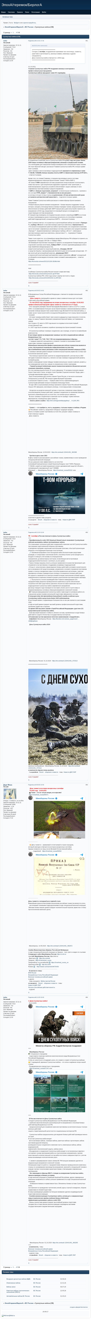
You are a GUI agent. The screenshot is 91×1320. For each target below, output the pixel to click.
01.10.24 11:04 (39, 532)
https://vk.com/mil (44, 958)
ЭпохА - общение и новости (47, 519)
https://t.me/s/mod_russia (43, 960)
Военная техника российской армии (40, 977)
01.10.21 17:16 (39, 40)
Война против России (48, 981)
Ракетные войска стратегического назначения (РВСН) (18, 1291)
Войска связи (11, 1287)
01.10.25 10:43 (39, 997)
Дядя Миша (7, 785)
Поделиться (31, 40)
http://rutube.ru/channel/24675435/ (48, 966)
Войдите (17, 23)
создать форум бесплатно (79, 1307)
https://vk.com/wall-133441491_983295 (65, 1242)
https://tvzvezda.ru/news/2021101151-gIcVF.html (44, 273)
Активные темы (7, 17)
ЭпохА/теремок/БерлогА (14, 27)
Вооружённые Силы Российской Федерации (43, 975)
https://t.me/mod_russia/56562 (51, 851)
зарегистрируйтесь (29, 23)
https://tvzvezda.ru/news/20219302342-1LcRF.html (45, 278)
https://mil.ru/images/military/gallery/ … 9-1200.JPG (63, 400)
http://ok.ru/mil (46, 964)
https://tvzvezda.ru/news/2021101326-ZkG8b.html (44, 261)
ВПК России (32, 973)
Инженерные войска (13, 1283)
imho (5, 41)
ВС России (29, 27)
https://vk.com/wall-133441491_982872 (59, 946)
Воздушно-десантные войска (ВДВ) (18, 1279)
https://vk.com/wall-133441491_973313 (64, 661)
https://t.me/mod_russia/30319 (62, 470)
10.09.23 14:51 (39, 290)
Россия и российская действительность (41, 987)
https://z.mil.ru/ (61, 954)
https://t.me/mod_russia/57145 (39, 1068)
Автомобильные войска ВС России (18, 1296)
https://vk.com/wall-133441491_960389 (64, 452)
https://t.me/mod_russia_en (59, 962)
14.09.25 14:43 (39, 784)
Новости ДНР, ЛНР (69, 519)
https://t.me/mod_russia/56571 (38, 794)
